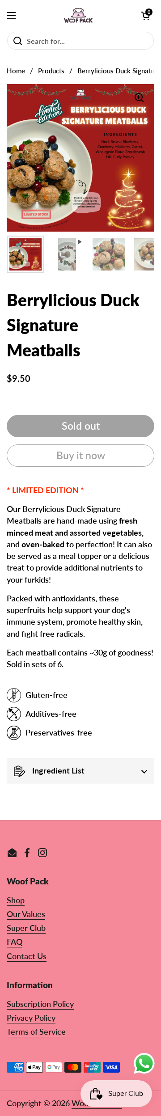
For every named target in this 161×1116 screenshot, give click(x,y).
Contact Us (27, 956)
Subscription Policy (40, 1004)
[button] (145, 16)
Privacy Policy (31, 1018)
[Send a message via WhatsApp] (144, 1063)
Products (51, 71)
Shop (16, 900)
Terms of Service (36, 1031)
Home (16, 71)
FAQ (14, 942)
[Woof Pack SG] (78, 16)
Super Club (26, 928)
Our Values (26, 914)
